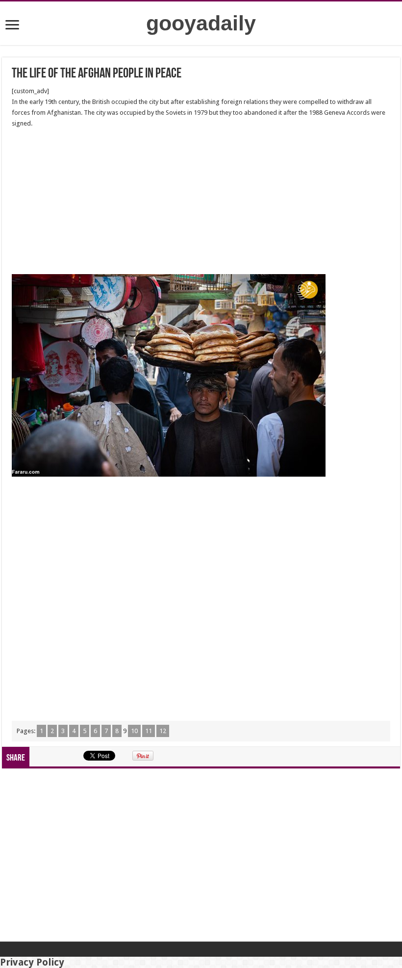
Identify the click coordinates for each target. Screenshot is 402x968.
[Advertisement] (201, 201)
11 (148, 731)
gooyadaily (201, 23)
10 (134, 731)
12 (162, 731)
